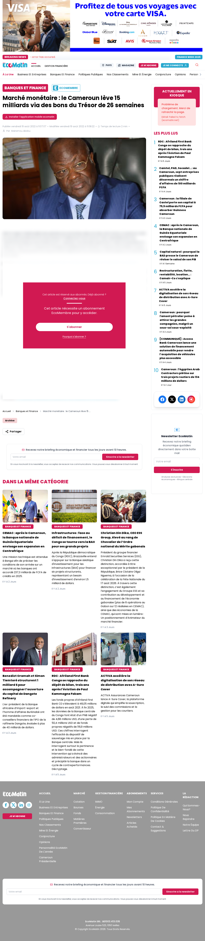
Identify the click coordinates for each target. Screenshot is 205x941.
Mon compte (135, 802)
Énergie (100, 807)
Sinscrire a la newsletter (120, 456)
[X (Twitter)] (172, 399)
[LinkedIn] (181, 399)
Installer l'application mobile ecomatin (31, 116)
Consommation (105, 813)
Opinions (44, 842)
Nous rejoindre (188, 817)
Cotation (79, 802)
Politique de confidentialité (160, 809)
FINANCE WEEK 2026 (189, 57)
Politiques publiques (51, 819)
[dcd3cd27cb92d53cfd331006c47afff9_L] (74, 178)
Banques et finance (51, 813)
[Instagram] (191, 399)
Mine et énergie (48, 830)
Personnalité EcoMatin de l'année (53, 850)
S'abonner (74, 327)
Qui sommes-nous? (191, 807)
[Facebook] (162, 399)
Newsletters (134, 817)
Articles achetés (132, 825)
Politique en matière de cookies (163, 819)
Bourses (78, 807)
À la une (44, 802)
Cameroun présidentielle (47, 859)
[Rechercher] (196, 64)
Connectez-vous (74, 298)
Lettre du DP (191, 830)
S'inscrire (177, 470)
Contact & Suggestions (158, 828)
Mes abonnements (136, 809)
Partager (16, 431)
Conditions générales (164, 802)
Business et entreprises (53, 807)
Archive (10, 420)
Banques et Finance (27, 411)
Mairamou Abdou (20, 130)
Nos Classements (50, 825)
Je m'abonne (148, 65)
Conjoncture (47, 836)
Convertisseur (82, 828)
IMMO (98, 802)
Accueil (7, 411)
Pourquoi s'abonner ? (74, 336)
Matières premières (80, 821)
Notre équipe (191, 825)
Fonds (77, 813)
